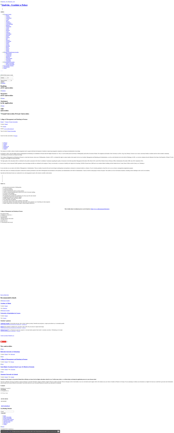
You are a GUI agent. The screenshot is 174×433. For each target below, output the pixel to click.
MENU (2, 11)
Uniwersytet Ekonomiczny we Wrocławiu (8, 331)
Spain (7, 20)
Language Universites (8, 420)
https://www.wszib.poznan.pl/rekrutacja (100, 209)
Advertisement (6, 66)
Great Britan (8, 33)
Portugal (8, 37)
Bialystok (13, 354)
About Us (5, 423)
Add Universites (6, 421)
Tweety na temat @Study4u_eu (7, 335)
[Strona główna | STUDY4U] (14, 5)
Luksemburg (8, 18)
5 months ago (24, 324)
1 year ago (24, 327)
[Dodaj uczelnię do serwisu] (2, 105)
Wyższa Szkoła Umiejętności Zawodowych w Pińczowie (11, 324)
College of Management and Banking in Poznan (14, 359)
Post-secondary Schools (8, 65)
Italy (7, 38)
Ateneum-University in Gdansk (9, 374)
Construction (8, 54)
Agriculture (8, 60)
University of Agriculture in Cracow (10, 313)
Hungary (8, 40)
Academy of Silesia (6, 303)
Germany (8, 16)
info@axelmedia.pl (5, 406)
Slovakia (8, 21)
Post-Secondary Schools (8, 419)
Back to (5, 295)
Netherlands (8, 26)
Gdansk (12, 377)
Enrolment (5, 147)
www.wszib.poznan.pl (9, 128)
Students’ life (6, 146)
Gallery (4, 145)
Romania (8, 46)
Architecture (8, 55)
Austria (7, 27)
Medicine (8, 57)
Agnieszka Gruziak (5, 323)
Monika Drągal (4, 330)
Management (9, 53)
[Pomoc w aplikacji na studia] (3, 98)
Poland (7, 15)
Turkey (7, 43)
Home (4, 415)
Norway (8, 48)
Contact (5, 68)
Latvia (7, 31)
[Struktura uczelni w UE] (3, 90)
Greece (7, 29)
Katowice (5, 308)
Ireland (7, 49)
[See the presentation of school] (2, 349)
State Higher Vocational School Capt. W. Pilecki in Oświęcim (17, 367)
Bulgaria (8, 25)
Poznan (6, 121)
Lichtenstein (8, 22)
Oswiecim (13, 369)
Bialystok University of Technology (10, 351)
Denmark (8, 35)
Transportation (9, 58)
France (7, 36)
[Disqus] (87, 241)
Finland (7, 51)
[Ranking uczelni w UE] (3, 83)
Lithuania (8, 32)
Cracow (4, 318)
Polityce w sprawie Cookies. (52, 431)
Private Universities (10, 64)
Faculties (5, 143)
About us (5, 142)
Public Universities (10, 63)
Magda (2, 326)
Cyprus (7, 19)
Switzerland (8, 41)
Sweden (7, 44)
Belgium (8, 30)
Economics (8, 59)
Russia (7, 47)
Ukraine (7, 42)
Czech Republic (9, 24)
